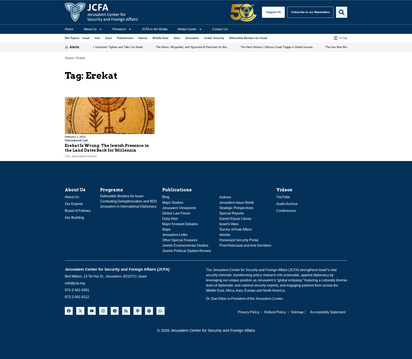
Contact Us (220, 29)
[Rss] (126, 311)
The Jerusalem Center (81, 156)
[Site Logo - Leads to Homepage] (101, 12)
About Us (90, 29)
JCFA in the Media (154, 29)
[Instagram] (103, 311)
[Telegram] (115, 311)
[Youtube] (92, 311)
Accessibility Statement (327, 312)
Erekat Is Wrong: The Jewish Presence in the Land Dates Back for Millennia (107, 147)
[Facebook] (69, 311)
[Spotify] (149, 311)
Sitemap (297, 312)
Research (119, 29)
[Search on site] (341, 12)
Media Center (187, 29)
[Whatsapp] (160, 311)
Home (69, 29)
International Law (76, 140)
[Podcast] (137, 311)
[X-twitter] (80, 311)
